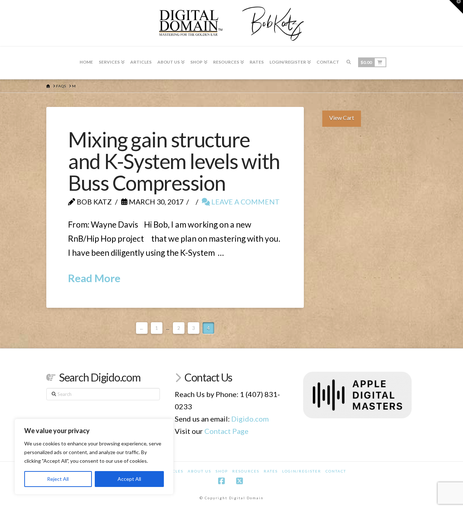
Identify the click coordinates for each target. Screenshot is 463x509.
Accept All (129, 479)
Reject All (58, 479)
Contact (336, 471)
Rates (271, 471)
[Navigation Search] (348, 63)
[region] (94, 457)
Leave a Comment (245, 202)
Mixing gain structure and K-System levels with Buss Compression (174, 161)
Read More (94, 278)
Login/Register (301, 471)
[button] (456, 7)
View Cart (341, 117)
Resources (245, 471)
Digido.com (250, 418)
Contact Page (226, 431)
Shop (222, 471)
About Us (199, 471)
